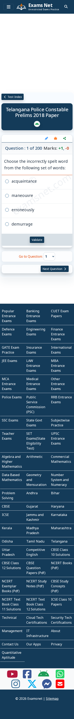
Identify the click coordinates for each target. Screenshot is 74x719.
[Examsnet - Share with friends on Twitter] (32, 686)
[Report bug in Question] (55, 138)
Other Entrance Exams (58, 384)
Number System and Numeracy (60, 480)
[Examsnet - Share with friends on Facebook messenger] (47, 686)
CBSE (6, 506)
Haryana (57, 506)
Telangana (59, 541)
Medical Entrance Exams (33, 384)
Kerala (7, 528)
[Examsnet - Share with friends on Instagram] (15, 686)
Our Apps (33, 644)
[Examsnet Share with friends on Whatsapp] (60, 676)
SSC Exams (10, 420)
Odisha (7, 541)
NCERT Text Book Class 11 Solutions (11, 604)
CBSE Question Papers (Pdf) (35, 568)
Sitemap (52, 698)
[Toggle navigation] (8, 7)
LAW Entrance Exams (33, 365)
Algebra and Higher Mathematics (12, 461)
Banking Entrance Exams (33, 316)
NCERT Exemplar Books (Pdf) (11, 586)
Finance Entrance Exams (58, 334)
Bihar (55, 493)
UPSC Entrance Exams (58, 438)
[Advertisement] (37, 52)
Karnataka (59, 514)
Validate (37, 240)
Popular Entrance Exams (9, 316)
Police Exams (12, 397)
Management (12, 631)
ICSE (5, 514)
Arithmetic (34, 456)
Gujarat (32, 506)
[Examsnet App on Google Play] (43, 676)
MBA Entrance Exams (58, 365)
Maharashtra (61, 528)
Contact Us (10, 644)
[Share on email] (60, 686)
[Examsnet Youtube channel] (12, 676)
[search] (66, 6)
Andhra (32, 493)
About (55, 631)
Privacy (56, 644)
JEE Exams (9, 360)
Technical (9, 617)
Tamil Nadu (35, 541)
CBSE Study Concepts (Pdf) (59, 586)
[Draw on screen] (46, 138)
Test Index (14, 97)
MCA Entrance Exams (9, 384)
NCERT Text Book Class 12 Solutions (35, 604)
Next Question (53, 269)
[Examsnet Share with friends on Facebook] (27, 676)
